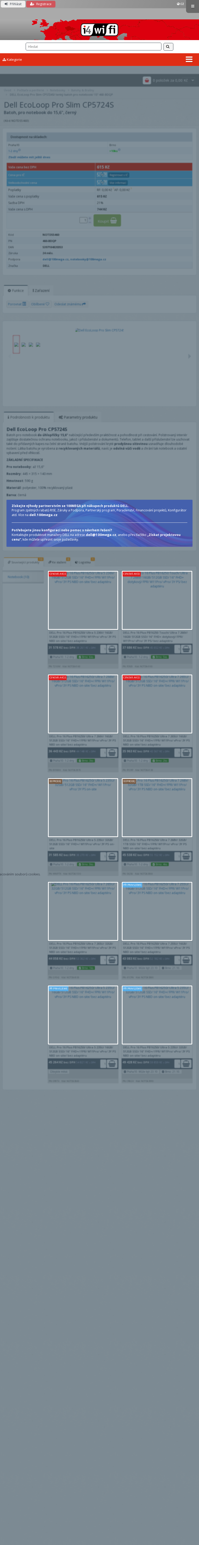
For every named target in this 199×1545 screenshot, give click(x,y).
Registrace (43, 4)
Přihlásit (15, 4)
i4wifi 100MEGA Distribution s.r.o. (99, 29)
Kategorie (14, 59)
